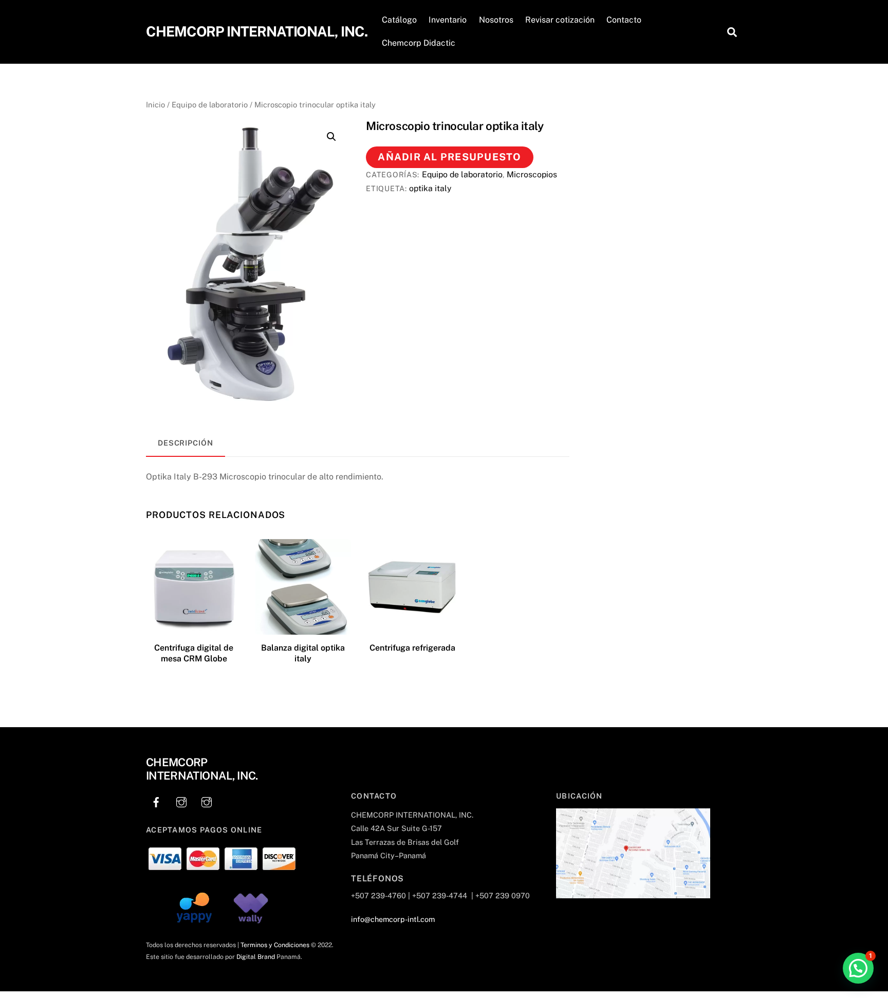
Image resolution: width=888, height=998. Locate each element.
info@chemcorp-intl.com (393, 919)
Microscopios (532, 174)
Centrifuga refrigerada (412, 648)
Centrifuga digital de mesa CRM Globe (193, 653)
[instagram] (181, 800)
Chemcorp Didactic (418, 43)
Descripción (185, 442)
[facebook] (156, 800)
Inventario (448, 20)
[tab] (185, 444)
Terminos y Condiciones (274, 945)
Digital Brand (255, 956)
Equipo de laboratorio (210, 104)
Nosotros (496, 20)
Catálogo (399, 20)
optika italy (430, 188)
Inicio (155, 104)
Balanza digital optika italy (303, 653)
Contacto (623, 20)
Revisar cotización (560, 20)
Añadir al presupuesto (449, 156)
